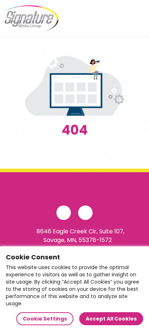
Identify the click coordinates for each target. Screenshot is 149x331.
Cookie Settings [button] (45, 318)
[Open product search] (121, 18)
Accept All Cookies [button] (111, 318)
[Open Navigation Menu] (137, 18)
